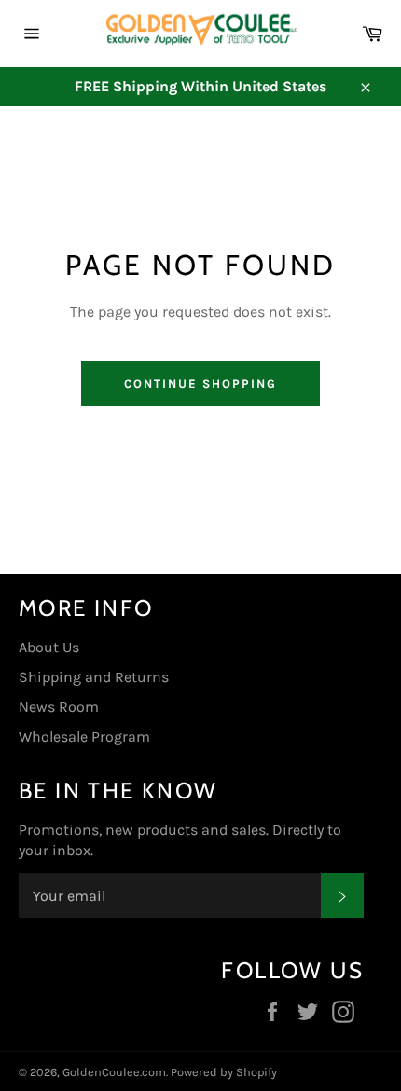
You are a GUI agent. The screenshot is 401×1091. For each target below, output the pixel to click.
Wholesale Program (84, 736)
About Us (49, 647)
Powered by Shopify (224, 1072)
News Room (59, 707)
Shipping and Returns (94, 677)
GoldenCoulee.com (114, 1072)
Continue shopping (200, 383)
